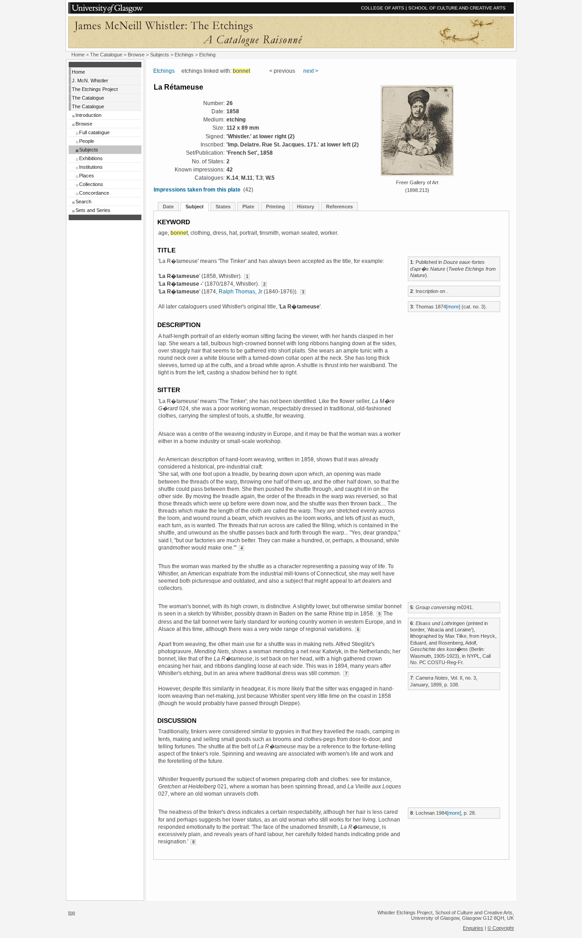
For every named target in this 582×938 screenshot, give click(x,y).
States (223, 206)
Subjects (88, 149)
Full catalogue (94, 132)
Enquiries (473, 928)
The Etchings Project (95, 89)
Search (83, 201)
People (86, 141)
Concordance (94, 193)
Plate (248, 206)
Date (168, 206)
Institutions (91, 167)
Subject (195, 206)
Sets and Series (92, 210)
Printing (275, 206)
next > (310, 71)
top (71, 912)
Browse (83, 123)
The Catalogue (106, 54)
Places (86, 175)
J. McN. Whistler (90, 80)
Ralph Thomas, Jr (240, 291)
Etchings (184, 54)
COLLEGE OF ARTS (382, 7)
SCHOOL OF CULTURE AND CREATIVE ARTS (457, 7)
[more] (453, 306)
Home (78, 54)
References (339, 206)
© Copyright (500, 928)
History (305, 206)
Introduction (88, 115)
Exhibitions (91, 158)
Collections (91, 184)
